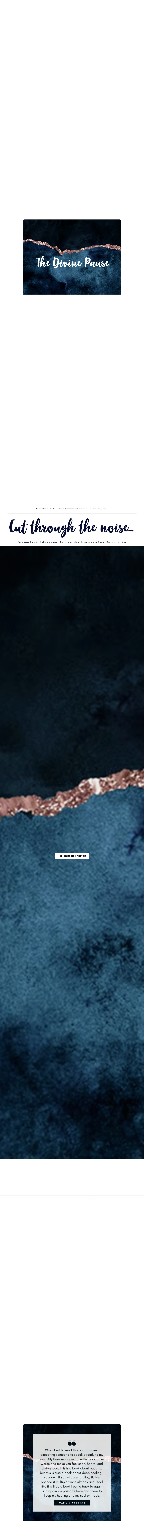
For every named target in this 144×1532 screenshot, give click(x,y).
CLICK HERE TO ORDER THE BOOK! (72, 856)
